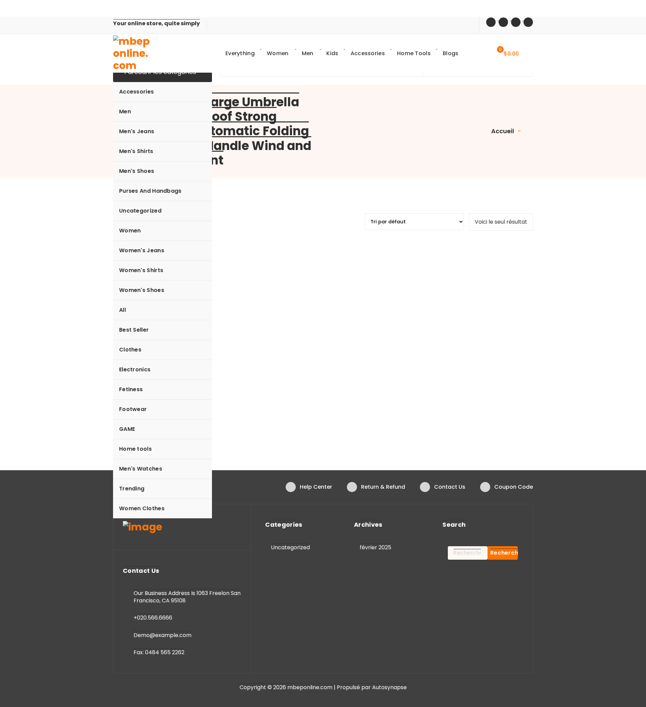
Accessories (136, 92)
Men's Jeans (136, 131)
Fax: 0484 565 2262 (159, 652)
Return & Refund (383, 487)
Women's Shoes (141, 290)
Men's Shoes (136, 171)
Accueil (502, 131)
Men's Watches (140, 469)
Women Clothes (142, 508)
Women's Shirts (141, 270)
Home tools (135, 449)
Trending (131, 488)
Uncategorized (140, 211)
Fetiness (131, 389)
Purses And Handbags (150, 191)
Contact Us (449, 487)
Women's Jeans (141, 250)
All (122, 310)
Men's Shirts (136, 151)
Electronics (134, 369)
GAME (127, 429)
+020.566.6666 (153, 618)
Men (125, 111)
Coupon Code (513, 487)
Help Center (316, 487)
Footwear (133, 409)
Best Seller (134, 330)
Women (130, 230)
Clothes (130, 350)
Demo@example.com (162, 635)
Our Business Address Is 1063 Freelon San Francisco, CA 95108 (187, 596)
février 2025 (375, 547)
